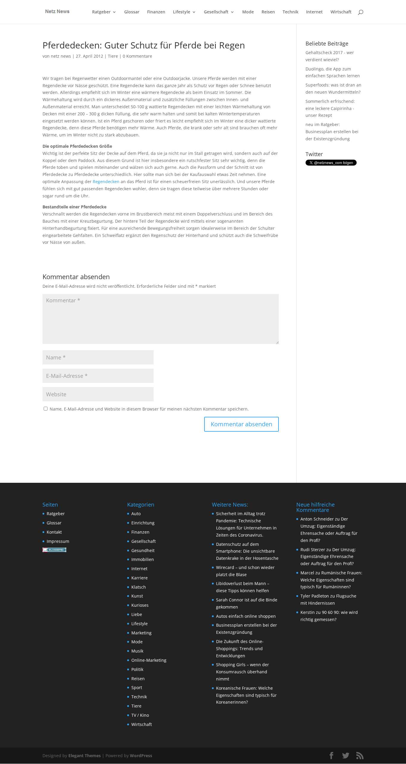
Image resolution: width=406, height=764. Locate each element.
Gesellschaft (216, 12)
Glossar (131, 12)
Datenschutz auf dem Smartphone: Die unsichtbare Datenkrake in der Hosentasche (247, 551)
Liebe (136, 614)
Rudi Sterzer (312, 549)
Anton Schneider (317, 519)
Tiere (113, 56)
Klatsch (138, 587)
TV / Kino (140, 715)
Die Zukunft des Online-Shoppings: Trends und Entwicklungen (240, 648)
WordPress (141, 755)
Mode (248, 12)
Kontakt (54, 532)
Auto (136, 513)
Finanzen (156, 12)
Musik (137, 651)
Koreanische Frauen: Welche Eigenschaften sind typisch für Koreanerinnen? (246, 695)
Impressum (58, 541)
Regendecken (106, 181)
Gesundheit (143, 550)
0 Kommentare (137, 56)
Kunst (137, 596)
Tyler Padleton (314, 596)
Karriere (139, 578)
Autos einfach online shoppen (246, 616)
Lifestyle (181, 12)
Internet (314, 12)
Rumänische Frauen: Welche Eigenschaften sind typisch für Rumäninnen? (331, 580)
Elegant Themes (84, 755)
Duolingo (314, 69)
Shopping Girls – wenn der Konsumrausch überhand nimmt (242, 672)
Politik (137, 669)
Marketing (141, 633)
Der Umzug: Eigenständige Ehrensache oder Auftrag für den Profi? (328, 557)
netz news (61, 56)
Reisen (268, 12)
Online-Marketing (148, 660)
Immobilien (142, 559)
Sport (136, 687)
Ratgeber (101, 12)
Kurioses (140, 605)
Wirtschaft (341, 12)
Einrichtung (143, 523)
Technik (290, 12)
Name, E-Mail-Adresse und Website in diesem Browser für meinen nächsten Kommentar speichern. (149, 409)
